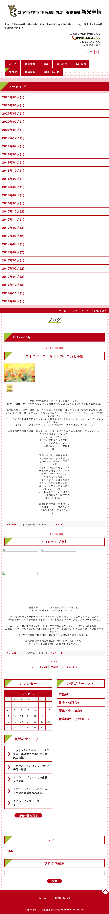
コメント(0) (56, 524)
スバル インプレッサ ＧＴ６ (30, 802)
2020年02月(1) (13, 121)
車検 (46, 64)
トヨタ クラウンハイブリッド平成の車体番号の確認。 (30, 790)
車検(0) (64, 694)
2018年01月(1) (13, 203)
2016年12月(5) (13, 284)
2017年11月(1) (13, 219)
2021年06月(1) (13, 97)
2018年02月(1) (13, 195)
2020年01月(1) (13, 129)
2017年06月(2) (13, 236)
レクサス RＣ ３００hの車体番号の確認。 (31, 767)
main (54, 667)
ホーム (13, 64)
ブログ (13, 72)
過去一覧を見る (28, 815)
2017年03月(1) (13, 260)
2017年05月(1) (13, 244)
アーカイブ (17, 86)
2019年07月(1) (13, 146)
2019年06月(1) (13, 154)
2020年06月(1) (13, 105)
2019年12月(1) (13, 138)
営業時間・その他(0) (74, 719)
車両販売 (62, 64)
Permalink (13, 524)
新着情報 (30, 72)
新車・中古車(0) (70, 710)
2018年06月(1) (13, 187)
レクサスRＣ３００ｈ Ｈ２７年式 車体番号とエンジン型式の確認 (31, 753)
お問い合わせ (51, 72)
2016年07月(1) (13, 301)
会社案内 (81, 64)
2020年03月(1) (13, 113)
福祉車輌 (30, 64)
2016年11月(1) (13, 293)
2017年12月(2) (13, 211)
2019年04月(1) (13, 162)
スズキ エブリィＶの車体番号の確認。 (30, 779)
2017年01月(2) (13, 276)
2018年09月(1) (13, 178)
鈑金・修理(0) (69, 702)
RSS (10, 850)
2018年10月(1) (13, 170)
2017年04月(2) (13, 252)
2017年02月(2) (13, 268)
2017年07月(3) (13, 227)
